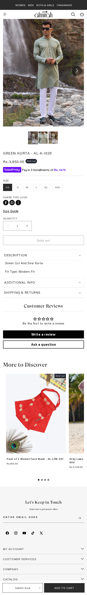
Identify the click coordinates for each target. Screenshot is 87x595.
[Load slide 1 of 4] (38, 479)
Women (20, 5)
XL (47, 188)
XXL (59, 188)
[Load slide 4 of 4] (48, 479)
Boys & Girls (45, 5)
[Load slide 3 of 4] (45, 479)
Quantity (10, 218)
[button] (5, 14)
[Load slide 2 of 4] (42, 479)
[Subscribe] (79, 518)
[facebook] (5, 202)
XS (9, 188)
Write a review (43, 334)
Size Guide (11, 211)
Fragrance (64, 5)
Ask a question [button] (43, 344)
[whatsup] (12, 202)
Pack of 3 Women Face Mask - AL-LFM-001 (35, 459)
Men (31, 5)
